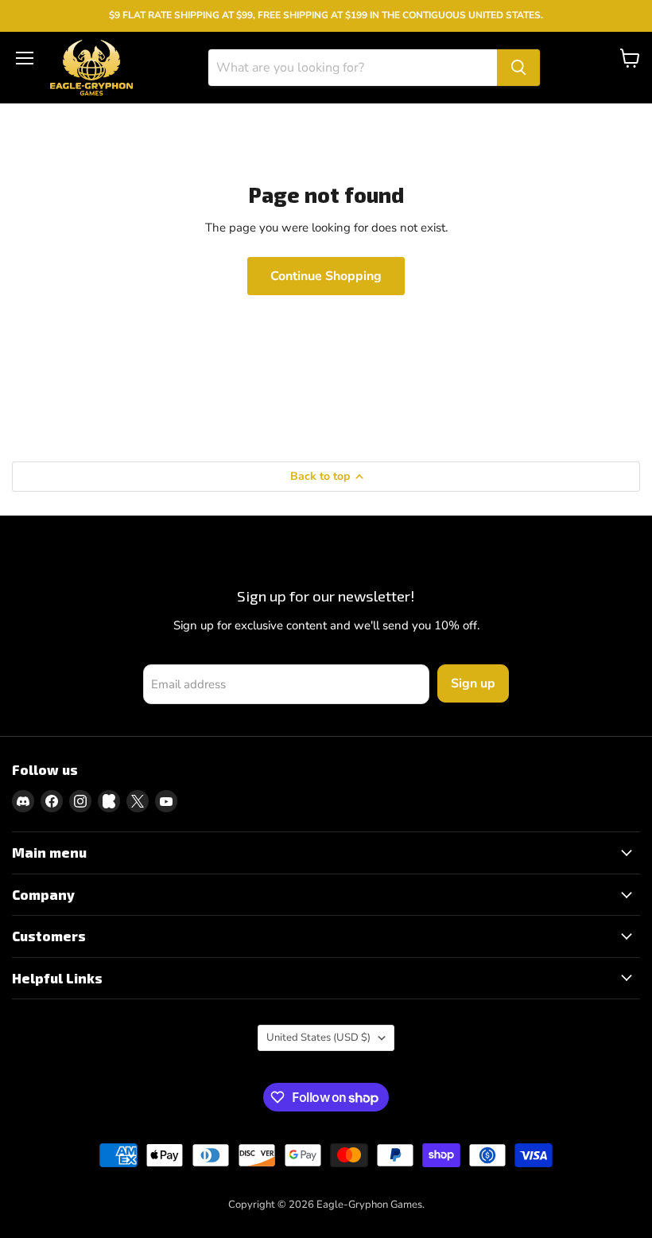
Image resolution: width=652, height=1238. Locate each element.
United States (318, 1037)
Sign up (473, 683)
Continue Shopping (326, 276)
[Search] (518, 67)
